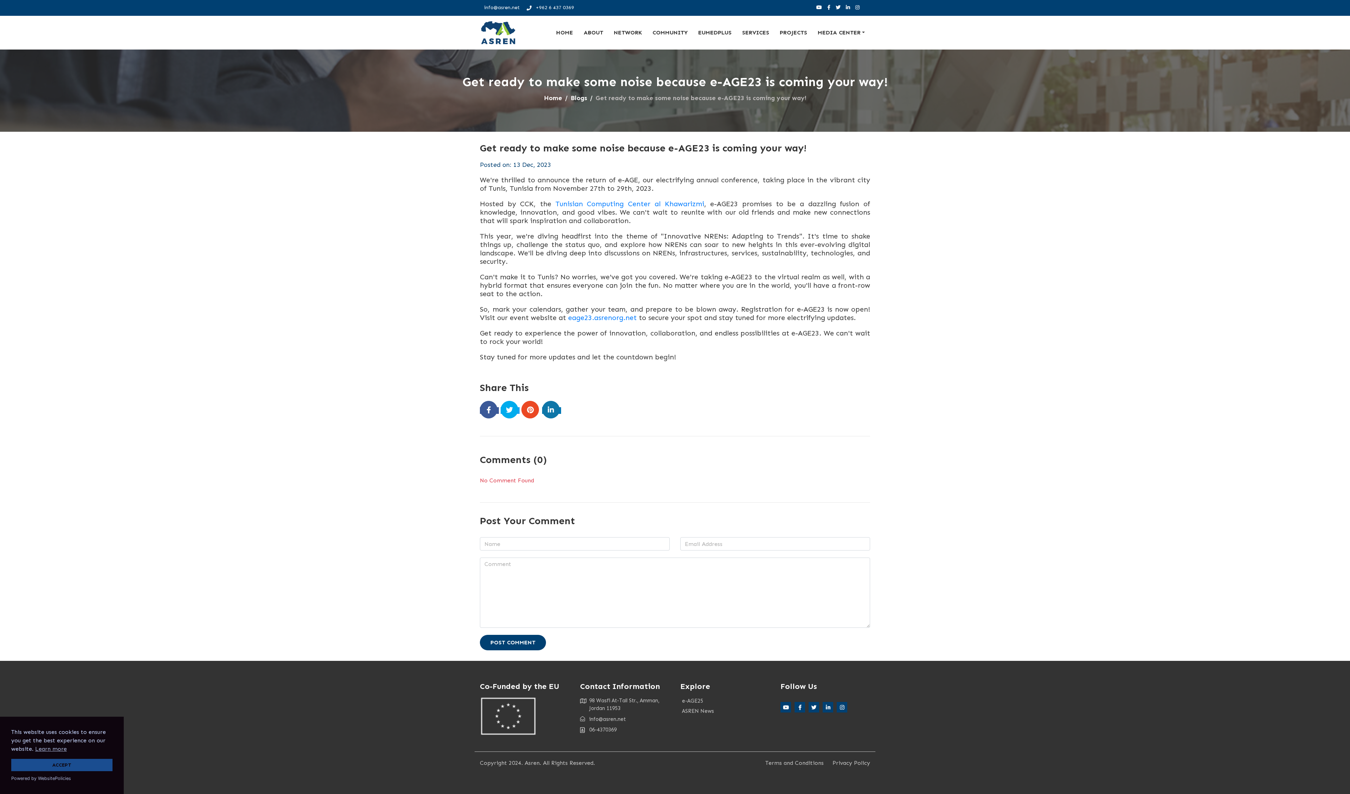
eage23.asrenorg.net (602, 317)
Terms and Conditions (794, 763)
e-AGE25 (692, 701)
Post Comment (512, 642)
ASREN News (698, 711)
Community (670, 32)
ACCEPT (61, 765)
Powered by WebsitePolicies (41, 778)
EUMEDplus (715, 32)
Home (564, 32)
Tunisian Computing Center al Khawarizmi (629, 204)
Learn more (51, 749)
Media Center (839, 32)
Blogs (579, 98)
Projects (793, 32)
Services (755, 32)
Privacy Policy (851, 763)
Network (628, 32)
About (593, 32)
